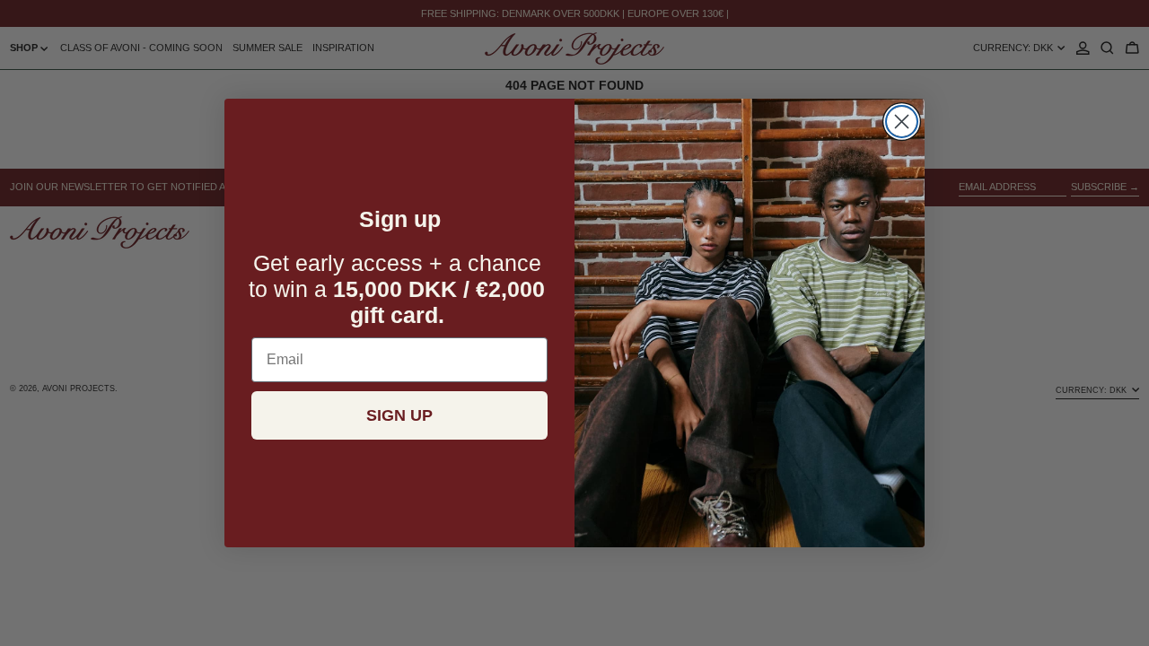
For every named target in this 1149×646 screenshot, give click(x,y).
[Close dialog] (901, 121)
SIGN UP (399, 415)
